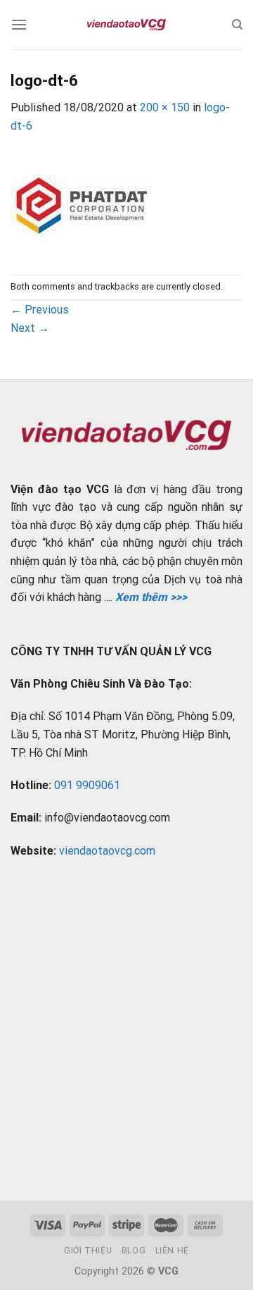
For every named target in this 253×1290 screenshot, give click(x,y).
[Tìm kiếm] (237, 24)
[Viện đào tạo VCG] (126, 24)
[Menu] (19, 24)
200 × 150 (165, 107)
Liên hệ (172, 1250)
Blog (133, 1250)
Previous (40, 309)
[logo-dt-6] (81, 204)
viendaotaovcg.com (107, 850)
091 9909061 (87, 785)
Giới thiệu (88, 1250)
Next (30, 328)
